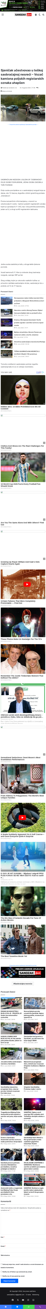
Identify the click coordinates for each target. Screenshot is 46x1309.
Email (3, 1246)
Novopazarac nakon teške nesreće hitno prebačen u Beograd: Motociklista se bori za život (29, 300)
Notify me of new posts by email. (14, 1276)
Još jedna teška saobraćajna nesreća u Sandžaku (11, 1063)
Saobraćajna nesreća (23, 984)
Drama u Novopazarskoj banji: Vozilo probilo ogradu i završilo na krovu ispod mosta (28, 322)
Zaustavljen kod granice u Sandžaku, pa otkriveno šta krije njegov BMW (34, 1038)
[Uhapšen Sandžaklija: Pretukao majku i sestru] (34, 1079)
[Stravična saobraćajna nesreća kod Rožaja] (7, 344)
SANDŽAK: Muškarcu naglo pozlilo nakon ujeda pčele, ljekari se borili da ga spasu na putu (34, 1191)
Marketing (35, 1294)
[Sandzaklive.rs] (23, 14)
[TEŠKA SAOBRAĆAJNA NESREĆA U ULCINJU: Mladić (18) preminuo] (7, 354)
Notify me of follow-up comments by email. (17, 1272)
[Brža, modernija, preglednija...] (23, 972)
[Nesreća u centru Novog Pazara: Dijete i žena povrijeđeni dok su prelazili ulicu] (7, 313)
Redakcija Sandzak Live (9, 88)
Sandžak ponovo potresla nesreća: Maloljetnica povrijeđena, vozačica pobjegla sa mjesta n (10, 1166)
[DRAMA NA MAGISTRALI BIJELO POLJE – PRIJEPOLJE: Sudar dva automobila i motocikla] (11, 1003)
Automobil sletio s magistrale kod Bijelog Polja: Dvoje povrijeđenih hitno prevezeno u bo (11, 1191)
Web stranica (5, 1255)
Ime (2, 1237)
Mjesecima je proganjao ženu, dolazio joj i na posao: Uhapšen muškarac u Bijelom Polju (34, 1065)
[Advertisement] (23, 42)
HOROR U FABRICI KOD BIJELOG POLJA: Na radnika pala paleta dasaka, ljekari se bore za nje (11, 1039)
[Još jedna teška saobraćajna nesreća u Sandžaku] (11, 1054)
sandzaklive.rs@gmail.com (15, 1294)
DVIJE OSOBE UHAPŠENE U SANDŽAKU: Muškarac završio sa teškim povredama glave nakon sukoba (34, 1166)
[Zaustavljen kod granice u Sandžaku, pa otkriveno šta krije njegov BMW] (34, 1028)
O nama (28, 1294)
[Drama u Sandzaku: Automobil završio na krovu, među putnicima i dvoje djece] (11, 1129)
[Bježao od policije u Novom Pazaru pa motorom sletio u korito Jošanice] (7, 335)
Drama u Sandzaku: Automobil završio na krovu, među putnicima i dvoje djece (11, 1139)
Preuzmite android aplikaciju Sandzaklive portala (23, 965)
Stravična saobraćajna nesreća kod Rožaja (29, 342)
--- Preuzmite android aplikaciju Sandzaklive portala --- (23, 124)
